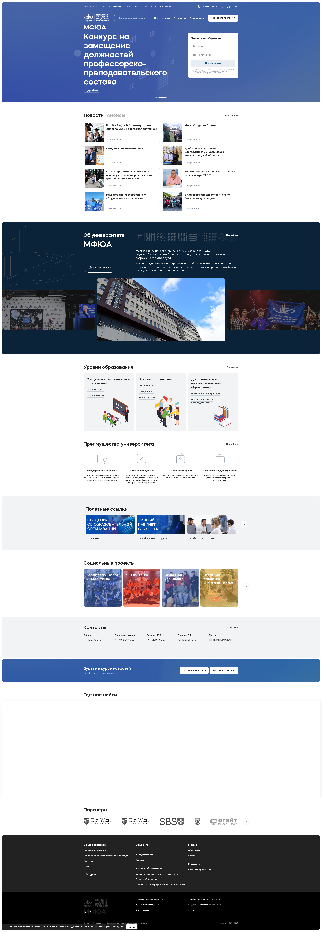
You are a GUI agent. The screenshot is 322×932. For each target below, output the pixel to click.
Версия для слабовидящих (147, 904)
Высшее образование (155, 379)
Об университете (95, 845)
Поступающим (162, 18)
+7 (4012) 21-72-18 (187, 640)
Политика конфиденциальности (149, 899)
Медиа (192, 845)
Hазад (77, 53)
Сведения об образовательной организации (207, 904)
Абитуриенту (193, 910)
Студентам (180, 18)
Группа (196, 671)
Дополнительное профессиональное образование (206, 383)
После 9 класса (95, 396)
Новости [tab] (94, 115)
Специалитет (146, 392)
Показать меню (236, 6)
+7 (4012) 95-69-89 (163, 6)
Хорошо (131, 927)
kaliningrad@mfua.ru (220, 640)
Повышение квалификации (205, 394)
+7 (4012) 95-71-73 (93, 640)
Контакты (194, 864)
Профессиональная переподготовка (202, 401)
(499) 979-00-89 (214, 899)
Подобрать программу (223, 18)
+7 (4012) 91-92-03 (155, 640)
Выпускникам (197, 18)
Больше (234, 628)
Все (231, 116)
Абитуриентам (93, 875)
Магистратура (147, 398)
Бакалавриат (146, 385)
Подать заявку (213, 63)
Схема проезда (142, 910)
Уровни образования (149, 868)
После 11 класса (95, 390)
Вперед (246, 586)
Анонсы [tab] (116, 115)
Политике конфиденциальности (209, 73)
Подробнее (91, 90)
